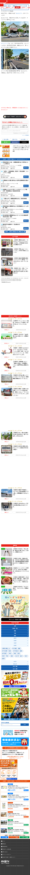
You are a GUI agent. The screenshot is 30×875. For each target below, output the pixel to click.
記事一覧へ (15, 139)
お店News (23, 7)
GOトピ (2, 7)
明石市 (26, 656)
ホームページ (4, 43)
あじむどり (19, 13)
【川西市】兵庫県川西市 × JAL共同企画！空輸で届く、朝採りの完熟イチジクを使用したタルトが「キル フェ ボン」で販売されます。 (21, 580)
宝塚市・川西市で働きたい (9, 159)
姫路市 (3, 658)
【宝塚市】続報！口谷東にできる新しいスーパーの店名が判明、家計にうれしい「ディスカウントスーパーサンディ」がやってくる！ (21, 392)
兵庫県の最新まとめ (6, 648)
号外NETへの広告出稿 (6, 849)
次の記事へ (23, 139)
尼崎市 (12, 656)
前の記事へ (6, 139)
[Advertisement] (15, 299)
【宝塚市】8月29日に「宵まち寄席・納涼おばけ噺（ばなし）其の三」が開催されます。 (21, 550)
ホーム (3, 841)
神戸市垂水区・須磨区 (17, 650)
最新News (8, 7)
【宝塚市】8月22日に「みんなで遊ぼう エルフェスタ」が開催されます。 (21, 588)
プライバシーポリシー (6, 854)
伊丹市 (10, 653)
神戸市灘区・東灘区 (16, 648)
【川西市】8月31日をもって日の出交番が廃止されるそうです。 (20, 505)
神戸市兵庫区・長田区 (6, 650)
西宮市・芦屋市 (5, 656)
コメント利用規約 (25, 135)
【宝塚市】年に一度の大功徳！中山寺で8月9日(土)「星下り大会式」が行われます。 (21, 434)
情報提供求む (4, 846)
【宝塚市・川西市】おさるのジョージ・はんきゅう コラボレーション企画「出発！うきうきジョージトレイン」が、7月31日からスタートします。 (21, 351)
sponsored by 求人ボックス (22, 159)
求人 (13, 7)
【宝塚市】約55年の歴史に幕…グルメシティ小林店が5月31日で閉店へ (21, 448)
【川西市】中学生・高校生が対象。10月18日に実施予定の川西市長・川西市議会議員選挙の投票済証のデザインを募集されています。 (21, 561)
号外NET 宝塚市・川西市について (8, 857)
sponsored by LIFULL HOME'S (21, 781)
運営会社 (4, 843)
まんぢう (9, 282)
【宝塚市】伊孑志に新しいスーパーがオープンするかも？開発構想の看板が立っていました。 (21, 377)
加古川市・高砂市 (19, 656)
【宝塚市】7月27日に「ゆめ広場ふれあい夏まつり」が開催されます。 (21, 336)
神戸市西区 (4, 653)
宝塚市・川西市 (17, 653)
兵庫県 (12, 11)
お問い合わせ (4, 851)
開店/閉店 (17, 7)
